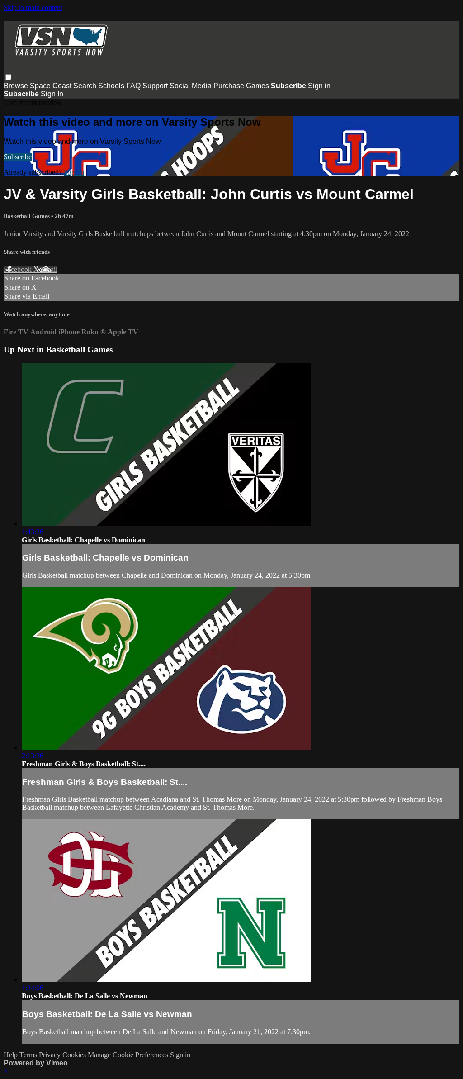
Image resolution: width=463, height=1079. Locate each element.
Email (49, 269)
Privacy (50, 1055)
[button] (8, 77)
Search (85, 86)
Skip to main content (33, 7)
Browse (17, 86)
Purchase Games (241, 86)
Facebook (18, 269)
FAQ (133, 86)
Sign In (52, 94)
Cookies (75, 1055)
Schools (111, 86)
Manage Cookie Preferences (129, 1055)
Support (155, 86)
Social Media (191, 86)
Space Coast (51, 86)
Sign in (319, 86)
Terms (29, 1055)
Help (11, 1055)
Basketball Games (27, 216)
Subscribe (18, 157)
